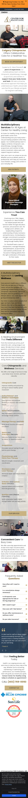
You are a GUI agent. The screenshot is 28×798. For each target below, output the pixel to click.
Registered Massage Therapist (14, 202)
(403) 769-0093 (19, 9)
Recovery (10, 434)
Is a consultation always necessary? (11, 591)
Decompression (10, 411)
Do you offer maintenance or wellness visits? (13, 614)
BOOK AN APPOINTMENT (14, 62)
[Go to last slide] (1, 192)
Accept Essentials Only (14, 792)
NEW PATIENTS (13, 169)
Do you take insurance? (11, 619)
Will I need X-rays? (9, 605)
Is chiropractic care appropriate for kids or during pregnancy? (10, 599)
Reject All (14, 788)
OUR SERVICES (14, 513)
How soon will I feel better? (12, 609)
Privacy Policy (8, 784)
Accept (14, 795)
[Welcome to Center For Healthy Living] (14, 21)
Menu (5, 12)
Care (9, 383)
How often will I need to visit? (11, 585)
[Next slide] (27, 192)
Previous (2, 650)
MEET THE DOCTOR (14, 263)
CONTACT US (14, 688)
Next (5, 650)
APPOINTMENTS (9, 9)
